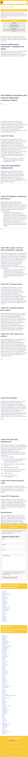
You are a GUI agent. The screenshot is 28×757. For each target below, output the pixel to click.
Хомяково (4, 617)
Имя (3, 539)
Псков (3, 696)
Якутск (3, 732)
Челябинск (4, 726)
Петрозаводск (5, 694)
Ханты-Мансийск (6, 724)
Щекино (4, 620)
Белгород (4, 640)
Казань (3, 663)
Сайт (3, 550)
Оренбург (4, 690)
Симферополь (5, 709)
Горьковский (5, 598)
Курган (3, 674)
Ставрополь (5, 711)
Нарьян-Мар (5, 685)
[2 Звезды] (11, 29)
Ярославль (4, 733)
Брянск (4, 644)
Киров (3, 667)
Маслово (4, 606)
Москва (4, 681)
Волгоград (4, 650)
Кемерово (4, 666)
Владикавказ (5, 648)
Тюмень (4, 718)
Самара (4, 703)
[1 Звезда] (6, 29)
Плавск (4, 612)
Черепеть (4, 618)
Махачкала (4, 680)
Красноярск (5, 673)
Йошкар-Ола (5, 662)
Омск (3, 688)
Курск (3, 675)
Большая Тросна (6, 594)
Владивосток (5, 647)
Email (4, 544)
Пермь (3, 693)
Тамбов (4, 714)
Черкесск (4, 727)
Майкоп (4, 679)
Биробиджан (5, 641)
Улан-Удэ (4, 719)
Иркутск (4, 660)
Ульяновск (4, 721)
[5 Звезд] (14, 31)
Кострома (4, 670)
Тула (3, 615)
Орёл (3, 689)
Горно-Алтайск (5, 653)
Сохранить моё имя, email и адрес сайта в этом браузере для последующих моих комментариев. (13, 573)
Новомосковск (5, 608)
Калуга (3, 665)
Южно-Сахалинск (6, 731)
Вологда (4, 651)
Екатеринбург (5, 656)
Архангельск (5, 636)
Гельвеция (4, 596)
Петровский (5, 610)
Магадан (4, 678)
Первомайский (5, 609)
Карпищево (5, 602)
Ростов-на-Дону (6, 697)
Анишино (4, 592)
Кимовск (4, 603)
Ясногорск (4, 621)
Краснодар (4, 671)
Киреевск (4, 605)
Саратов (4, 708)
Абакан (4, 635)
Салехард (4, 702)
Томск (3, 716)
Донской (4, 599)
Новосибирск (5, 687)
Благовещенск (5, 642)
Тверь (3, 715)
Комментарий (6, 555)
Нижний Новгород (6, 686)
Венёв (3, 595)
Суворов (4, 614)
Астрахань (4, 637)
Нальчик (4, 684)
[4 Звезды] (22, 29)
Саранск (4, 707)
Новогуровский (6, 607)
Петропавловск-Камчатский (9, 695)
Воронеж (4, 652)
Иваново (4, 657)
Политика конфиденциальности (14, 754)
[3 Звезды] (17, 29)
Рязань (3, 699)
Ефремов (4, 600)
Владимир (4, 649)
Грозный (4, 655)
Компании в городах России (10, 746)
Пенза (3, 692)
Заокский (4, 601)
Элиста (3, 730)
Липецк (4, 677)
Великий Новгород (6, 645)
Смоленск (4, 710)
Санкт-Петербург (6, 705)
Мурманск (4, 682)
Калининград (5, 664)
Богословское (5, 593)
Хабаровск (4, 723)
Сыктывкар (4, 712)
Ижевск (4, 659)
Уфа (3, 722)
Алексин (4, 591)
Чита (3, 729)
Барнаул (4, 638)
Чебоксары (5, 725)
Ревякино (4, 613)
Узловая (4, 616)
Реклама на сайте (20, 746)
